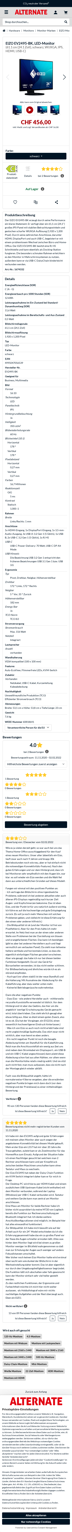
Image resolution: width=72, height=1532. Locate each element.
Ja (52, 1111)
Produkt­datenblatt (11, 176)
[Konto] (55, 12)
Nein (62, 1111)
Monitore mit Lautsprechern (46, 1343)
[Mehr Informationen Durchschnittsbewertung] (62, 176)
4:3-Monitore (33, 1336)
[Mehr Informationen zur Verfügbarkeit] (42, 189)
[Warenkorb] (65, 12)
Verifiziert (11, 1098)
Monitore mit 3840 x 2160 (49, 1350)
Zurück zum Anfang (36, 1391)
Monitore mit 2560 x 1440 (18, 1350)
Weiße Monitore (12, 1371)
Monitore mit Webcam (15, 1343)
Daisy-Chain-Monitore (15, 1364)
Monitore (28, 30)
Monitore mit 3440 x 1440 (18, 1357)
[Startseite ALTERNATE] (31, 12)
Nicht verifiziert (14, 1306)
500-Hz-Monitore (45, 1357)
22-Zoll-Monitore (35, 1371)
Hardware (14, 30)
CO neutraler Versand (33, 3)
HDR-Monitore (55, 1371)
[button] (7, 77)
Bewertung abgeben (36, 824)
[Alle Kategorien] (6, 12)
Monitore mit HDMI (14, 1378)
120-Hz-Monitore (13, 1336)
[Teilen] (56, 202)
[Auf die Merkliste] (15, 202)
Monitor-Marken (46, 30)
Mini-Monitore (39, 1364)
